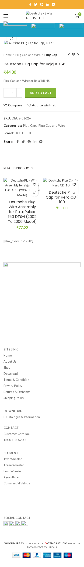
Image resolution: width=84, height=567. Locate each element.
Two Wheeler (13, 459)
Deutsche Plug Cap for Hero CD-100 (62, 197)
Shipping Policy (14, 398)
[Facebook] (30, 4)
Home (8, 55)
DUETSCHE (23, 133)
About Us (10, 361)
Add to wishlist (44, 105)
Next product (78, 54)
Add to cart (41, 93)
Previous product (68, 54)
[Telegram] (53, 4)
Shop (7, 367)
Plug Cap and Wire (28, 55)
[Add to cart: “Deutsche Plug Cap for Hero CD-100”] (74, 193)
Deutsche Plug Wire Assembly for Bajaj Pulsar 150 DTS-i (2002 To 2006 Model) (22, 212)
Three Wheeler (14, 465)
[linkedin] (47, 4)
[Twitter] (36, 4)
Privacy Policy (13, 386)
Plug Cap (50, 55)
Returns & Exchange (17, 392)
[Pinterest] (42, 4)
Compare (15, 105)
